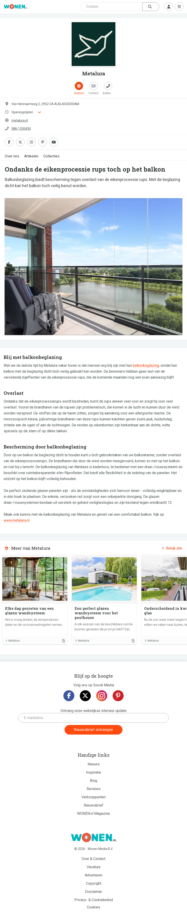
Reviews (94, 789)
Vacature (94, 867)
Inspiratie (93, 772)
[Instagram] (101, 695)
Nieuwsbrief (93, 805)
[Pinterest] (118, 695)
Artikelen (31, 156)
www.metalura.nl (16, 520)
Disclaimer (93, 891)
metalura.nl (19, 120)
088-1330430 (21, 128)
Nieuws (94, 764)
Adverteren (93, 875)
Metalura (14, 640)
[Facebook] (68, 695)
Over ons (12, 156)
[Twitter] (85, 695)
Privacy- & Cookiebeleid (93, 900)
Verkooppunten (93, 797)
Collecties (51, 156)
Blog (93, 780)
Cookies (93, 907)
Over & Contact (93, 859)
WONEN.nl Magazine (93, 813)
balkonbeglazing (146, 365)
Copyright (93, 883)
